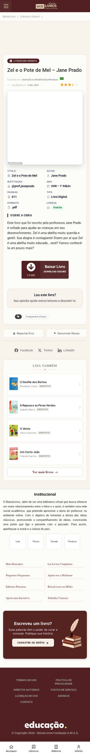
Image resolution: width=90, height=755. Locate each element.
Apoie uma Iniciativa (18, 598)
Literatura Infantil (25, 61)
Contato (26, 702)
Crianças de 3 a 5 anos (36, 316)
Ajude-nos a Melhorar (60, 575)
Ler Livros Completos (60, 564)
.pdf (14, 207)
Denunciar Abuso (67, 333)
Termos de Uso (26, 680)
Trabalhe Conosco (58, 598)
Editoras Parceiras (16, 586)
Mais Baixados (14, 564)
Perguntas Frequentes (18, 575)
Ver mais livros (45, 472)
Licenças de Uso (26, 695)
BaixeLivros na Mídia (60, 586)
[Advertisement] (45, 39)
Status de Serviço (63, 689)
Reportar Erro (23, 333)
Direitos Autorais (26, 689)
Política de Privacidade (63, 682)
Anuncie (63, 695)
